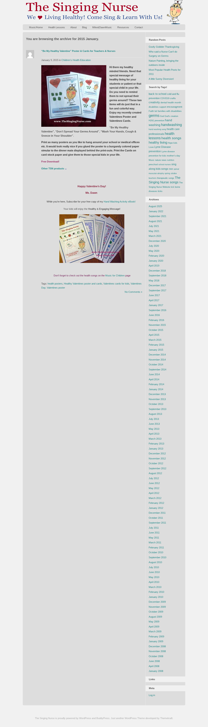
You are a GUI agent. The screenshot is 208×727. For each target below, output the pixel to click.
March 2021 (155, 236)
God (162, 116)
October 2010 (156, 552)
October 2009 (156, 611)
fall (156, 111)
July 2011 (154, 527)
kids (175, 143)
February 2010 (156, 592)
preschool (153, 164)
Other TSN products (52, 168)
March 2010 (155, 587)
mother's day (173, 155)
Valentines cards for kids (116, 283)
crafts (173, 98)
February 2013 (156, 443)
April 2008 (154, 666)
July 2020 (154, 245)
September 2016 (157, 310)
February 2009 (156, 636)
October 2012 (156, 463)
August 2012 (155, 473)
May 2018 (154, 280)
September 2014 (157, 369)
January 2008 (156, 671)
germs (154, 115)
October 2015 (156, 330)
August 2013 (155, 414)
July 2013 (154, 419)
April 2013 (154, 433)
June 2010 (154, 572)
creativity (154, 102)
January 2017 (156, 305)
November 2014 (157, 359)
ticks (160, 191)
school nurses (164, 164)
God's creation (171, 116)
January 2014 (156, 389)
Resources (123, 27)
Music (151, 160)
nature (158, 160)
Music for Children (115, 275)
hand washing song (157, 129)
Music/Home (36, 27)
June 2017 (154, 295)
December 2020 (157, 241)
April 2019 (154, 265)
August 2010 (155, 562)
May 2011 (154, 537)
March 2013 (155, 438)
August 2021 (155, 221)
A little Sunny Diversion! (161, 78)
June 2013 (154, 423)
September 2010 (157, 557)
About (73, 27)
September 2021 (157, 216)
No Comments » (133, 291)
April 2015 (154, 334)
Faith (151, 111)
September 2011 (157, 522)
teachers (152, 178)
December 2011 (157, 512)
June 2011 (154, 532)
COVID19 (164, 98)
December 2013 (157, 394)
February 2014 (156, 384)
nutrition (170, 160)
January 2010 (156, 597)
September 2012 (157, 468)
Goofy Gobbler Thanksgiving (164, 46)
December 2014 (157, 354)
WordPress (85, 718)
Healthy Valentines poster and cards (83, 283)
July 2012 (154, 478)
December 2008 (157, 646)
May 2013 (154, 428)
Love (151, 147)
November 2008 (157, 651)
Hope (170, 143)
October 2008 (156, 656)
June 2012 (154, 483)
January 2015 (156, 349)
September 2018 (157, 275)
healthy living (158, 142)
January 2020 (156, 260)
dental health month (171, 102)
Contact (139, 27)
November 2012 (157, 458)
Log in (152, 695)
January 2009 (156, 641)
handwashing (171, 125)
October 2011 (156, 517)
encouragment (174, 106)
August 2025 (155, 206)
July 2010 (154, 567)
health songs (171, 138)
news (164, 160)
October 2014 (156, 364)
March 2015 (155, 339)
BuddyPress (103, 718)
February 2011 (156, 547)
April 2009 (154, 626)
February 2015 (156, 344)
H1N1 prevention (156, 120)
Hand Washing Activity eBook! (120, 201)
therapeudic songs (165, 178)
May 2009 (154, 621)
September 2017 (157, 290)
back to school (157, 93)
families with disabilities (170, 111)
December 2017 (157, 285)
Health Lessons (56, 27)
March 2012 (155, 498)
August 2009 (155, 616)
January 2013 (156, 448)
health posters (55, 283)
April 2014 (154, 379)
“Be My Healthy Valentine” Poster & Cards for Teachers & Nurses (78, 51)
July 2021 (154, 226)
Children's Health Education (76, 60)
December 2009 (157, 601)
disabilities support (157, 107)
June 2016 (154, 315)
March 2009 (155, 631)
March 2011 (155, 542)
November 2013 (157, 399)
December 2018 (157, 270)
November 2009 (157, 606)
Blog (84, 27)
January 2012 (156, 508)
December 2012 (157, 453)
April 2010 (154, 582)
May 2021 (154, 231)
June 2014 (154, 374)
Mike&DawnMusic (102, 27)
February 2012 (156, 503)
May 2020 (154, 250)
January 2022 (156, 211)
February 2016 (156, 320)
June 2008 (154, 661)
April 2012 (154, 493)
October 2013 (156, 404)
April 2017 (154, 300)
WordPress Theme (135, 718)
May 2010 (154, 577)
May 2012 (154, 488)
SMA (171, 169)
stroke (174, 173)
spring (167, 173)
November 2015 (157, 325)
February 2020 (156, 255)
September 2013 (157, 409)
